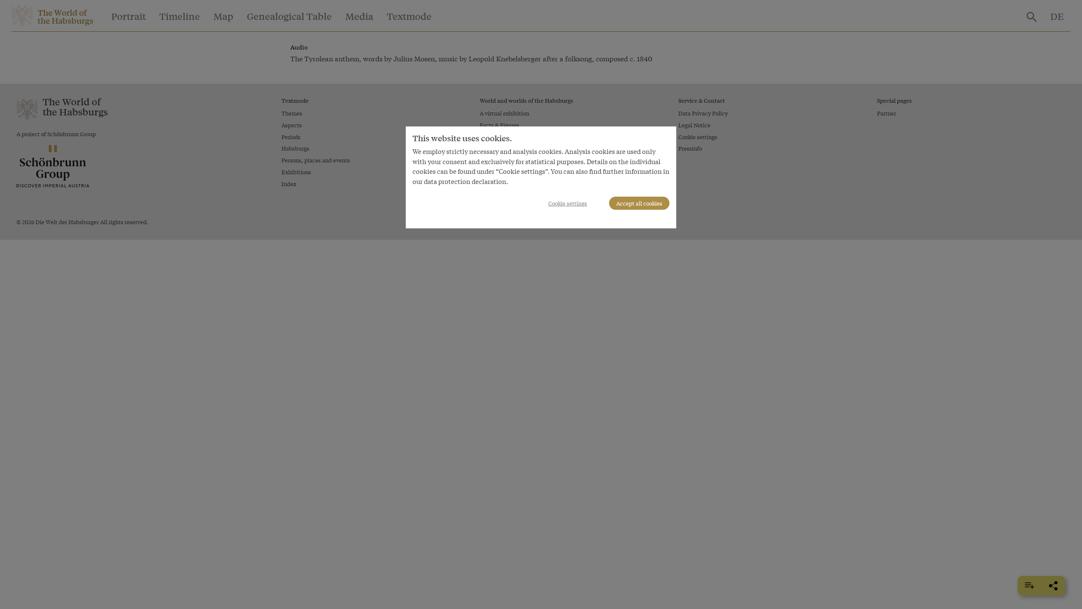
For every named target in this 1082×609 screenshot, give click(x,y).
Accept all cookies (639, 203)
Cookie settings (567, 203)
